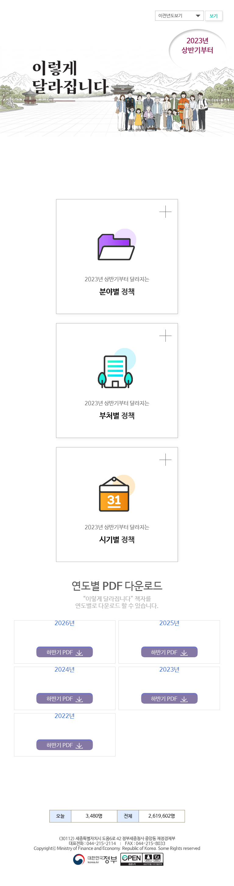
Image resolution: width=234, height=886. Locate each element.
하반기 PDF (60, 653)
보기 (214, 16)
